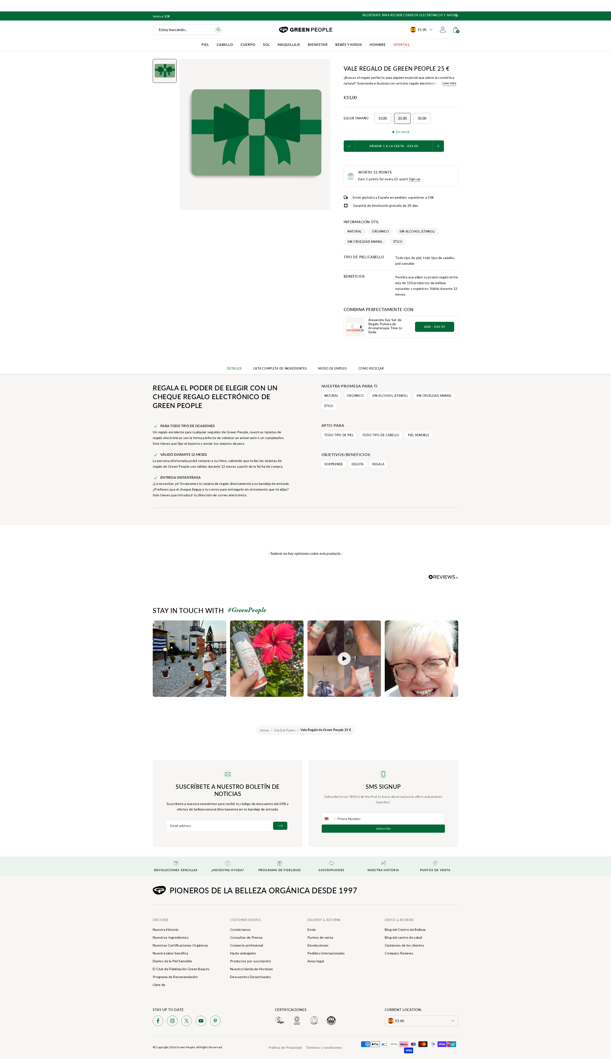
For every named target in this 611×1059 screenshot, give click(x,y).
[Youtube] (201, 1022)
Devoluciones (317, 945)
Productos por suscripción (250, 961)
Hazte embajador (243, 953)
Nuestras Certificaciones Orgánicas (180, 945)
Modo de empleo (332, 368)
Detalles (234, 368)
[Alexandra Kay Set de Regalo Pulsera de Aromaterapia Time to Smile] (354, 326)
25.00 (402, 118)
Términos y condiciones (324, 1047)
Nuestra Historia (165, 929)
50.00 (422, 118)
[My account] (443, 29)
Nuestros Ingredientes (171, 937)
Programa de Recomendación (175, 977)
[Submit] (280, 826)
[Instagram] (172, 1022)
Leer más (449, 83)
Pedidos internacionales (326, 953)
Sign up (414, 179)
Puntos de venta (320, 937)
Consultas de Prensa (246, 937)
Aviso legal (315, 961)
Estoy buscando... (173, 29)
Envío (311, 929)
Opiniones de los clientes (404, 945)
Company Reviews (399, 953)
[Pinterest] (215, 1022)
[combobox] (329, 818)
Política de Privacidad (285, 1047)
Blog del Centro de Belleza (405, 929)
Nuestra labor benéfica (170, 953)
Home (264, 730)
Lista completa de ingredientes (280, 368)
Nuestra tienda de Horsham (251, 969)
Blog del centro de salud (403, 937)
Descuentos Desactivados (250, 977)
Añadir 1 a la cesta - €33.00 (393, 146)
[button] (456, 16)
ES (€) (422, 29)
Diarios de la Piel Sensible (172, 961)
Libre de (159, 985)
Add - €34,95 (434, 326)
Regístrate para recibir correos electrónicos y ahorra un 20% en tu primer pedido (305, 15)
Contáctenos (240, 929)
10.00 (382, 118)
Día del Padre (284, 730)
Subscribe (383, 828)
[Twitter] (186, 1022)
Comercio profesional (246, 945)
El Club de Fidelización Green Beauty (181, 969)
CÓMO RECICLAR (371, 368)
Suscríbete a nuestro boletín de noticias (228, 790)
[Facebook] (158, 1022)
